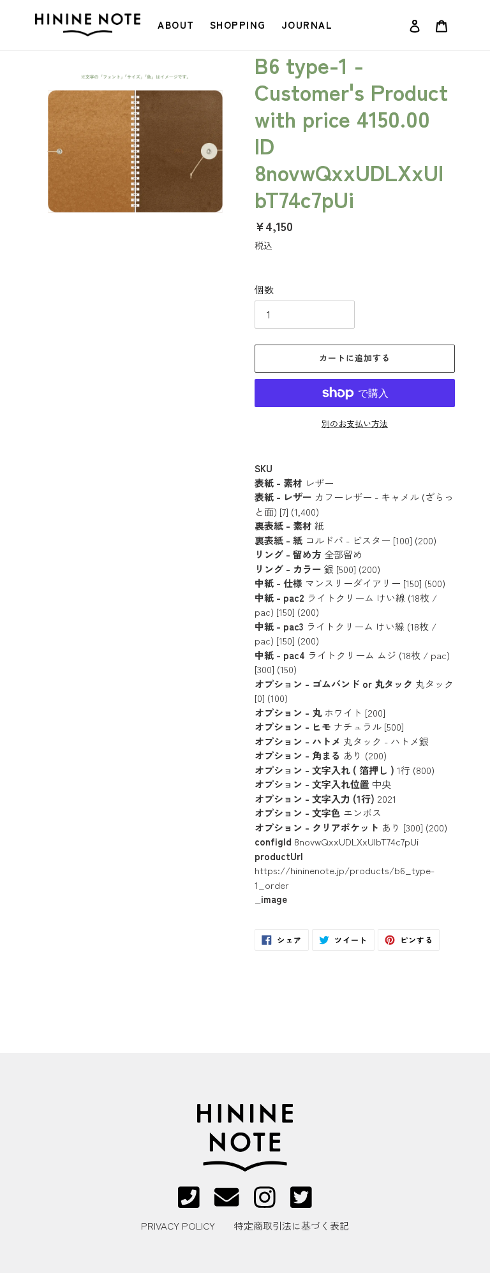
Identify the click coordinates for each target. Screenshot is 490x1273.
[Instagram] (265, 1202)
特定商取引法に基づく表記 (291, 1225)
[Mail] (226, 1202)
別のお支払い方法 (355, 423)
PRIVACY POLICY (178, 1225)
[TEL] (189, 1202)
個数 (264, 289)
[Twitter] (301, 1202)
